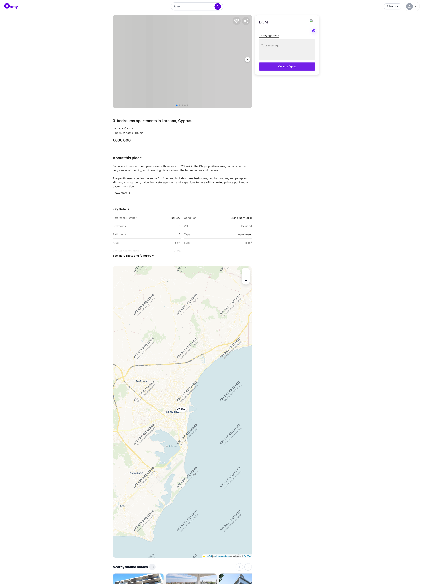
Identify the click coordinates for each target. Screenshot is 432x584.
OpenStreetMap (222, 556)
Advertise (392, 6)
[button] (182, 412)
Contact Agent (287, 66)
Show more (120, 193)
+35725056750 (269, 36)
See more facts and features (132, 255)
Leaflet (208, 556)
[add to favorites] (237, 21)
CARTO (247, 556)
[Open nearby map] (152, 567)
